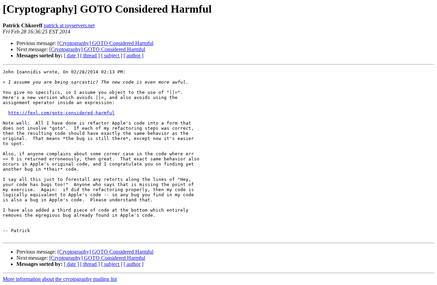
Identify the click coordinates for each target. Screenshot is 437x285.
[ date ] (71, 55)
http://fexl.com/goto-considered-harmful (61, 112)
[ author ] (133, 55)
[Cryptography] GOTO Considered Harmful (105, 43)
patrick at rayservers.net (69, 25)
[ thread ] (90, 55)
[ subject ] (111, 55)
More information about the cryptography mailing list (60, 279)
